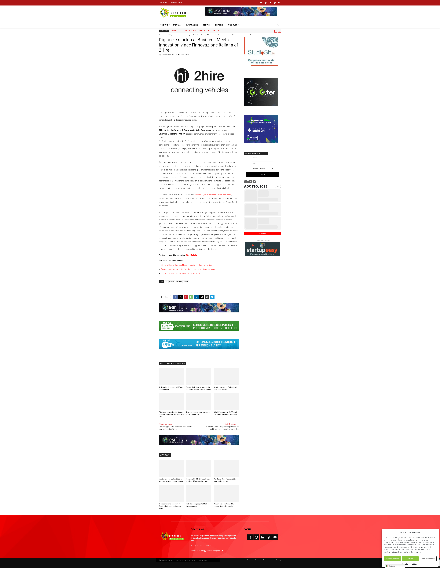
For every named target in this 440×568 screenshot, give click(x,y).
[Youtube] (279, 3)
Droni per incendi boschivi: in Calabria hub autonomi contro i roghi (170, 506)
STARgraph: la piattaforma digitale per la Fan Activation (182, 273)
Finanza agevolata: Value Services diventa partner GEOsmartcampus (188, 269)
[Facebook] (270, 3)
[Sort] (254, 181)
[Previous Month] (276, 186)
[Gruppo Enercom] (261, 145)
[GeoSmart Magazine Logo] (172, 536)
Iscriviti (262, 174)
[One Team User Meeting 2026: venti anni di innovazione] (226, 468)
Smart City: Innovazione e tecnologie (178, 35)
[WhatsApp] (191, 297)
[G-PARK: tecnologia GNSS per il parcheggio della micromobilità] (226, 401)
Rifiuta (410, 558)
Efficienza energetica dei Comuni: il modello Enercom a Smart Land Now (171, 414)
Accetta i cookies (392, 558)
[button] (278, 25)
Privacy (414, 564)
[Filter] (250, 181)
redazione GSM (173, 55)
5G (166, 281)
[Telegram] (212, 297)
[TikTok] (269, 537)
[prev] (275, 31)
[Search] (246, 181)
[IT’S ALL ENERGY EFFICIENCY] (199, 332)
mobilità (179, 281)
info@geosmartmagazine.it (212, 551)
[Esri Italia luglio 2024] (199, 314)
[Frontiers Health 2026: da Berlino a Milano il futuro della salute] (198, 468)
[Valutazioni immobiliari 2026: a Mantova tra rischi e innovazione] (171, 468)
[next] (279, 31)
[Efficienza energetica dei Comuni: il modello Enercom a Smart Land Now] (171, 401)
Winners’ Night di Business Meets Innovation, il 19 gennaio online (186, 265)
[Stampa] (207, 297)
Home (161, 35)
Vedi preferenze (428, 558)
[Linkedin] (261, 3)
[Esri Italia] (241, 17)
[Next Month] (279, 186)
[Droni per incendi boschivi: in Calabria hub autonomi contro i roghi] (171, 493)
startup (186, 281)
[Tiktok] (266, 3)
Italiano (391, 566)
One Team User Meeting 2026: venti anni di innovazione (192, 30)
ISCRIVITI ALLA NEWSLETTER (256, 153)
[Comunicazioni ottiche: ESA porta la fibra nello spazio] (226, 493)
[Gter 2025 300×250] (261, 108)
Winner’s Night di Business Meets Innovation (212, 194)
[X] (180, 297)
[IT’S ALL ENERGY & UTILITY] (199, 350)
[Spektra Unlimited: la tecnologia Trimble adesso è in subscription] (198, 376)
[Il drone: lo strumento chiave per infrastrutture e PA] (198, 401)
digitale (171, 281)
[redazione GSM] (160, 55)
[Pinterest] (186, 297)
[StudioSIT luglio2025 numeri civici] (261, 67)
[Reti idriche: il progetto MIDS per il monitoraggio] (171, 376)
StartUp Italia (191, 255)
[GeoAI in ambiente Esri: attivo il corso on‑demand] (226, 376)
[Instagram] (275, 3)
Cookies (405, 564)
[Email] (201, 297)
